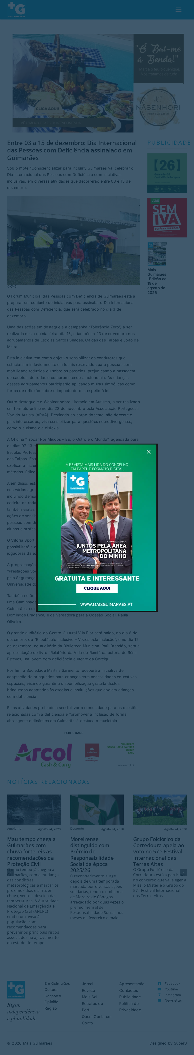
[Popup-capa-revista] (97, 446)
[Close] (148, 451)
